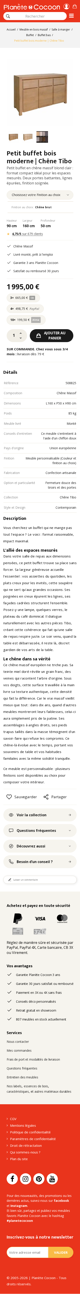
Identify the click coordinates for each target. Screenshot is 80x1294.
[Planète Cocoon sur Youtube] (52, 1178)
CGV (13, 1118)
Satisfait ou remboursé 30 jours (36, 271)
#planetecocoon (20, 1220)
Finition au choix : (32, 207)
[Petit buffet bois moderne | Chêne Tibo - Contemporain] (13, 137)
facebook (61, 1200)
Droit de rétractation (26, 1145)
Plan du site (19, 1159)
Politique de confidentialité (30, 1132)
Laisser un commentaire (25, 879)
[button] (74, 5)
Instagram (18, 1206)
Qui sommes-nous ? (25, 1152)
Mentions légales (23, 1125)
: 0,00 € (74, 5)
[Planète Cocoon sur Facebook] (12, 1178)
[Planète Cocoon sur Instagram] (25, 1178)
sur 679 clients (27, 234)
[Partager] (46, 797)
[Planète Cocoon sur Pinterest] (38, 1178)
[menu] (40, 195)
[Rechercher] (8, 16)
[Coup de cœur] (9, 797)
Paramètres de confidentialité (33, 1139)
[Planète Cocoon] (31, 6)
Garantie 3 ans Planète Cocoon (35, 263)
